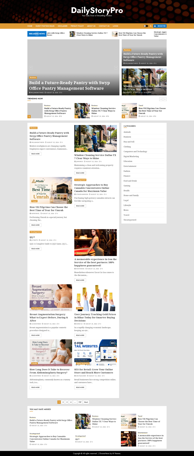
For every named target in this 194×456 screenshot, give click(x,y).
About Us (91, 26)
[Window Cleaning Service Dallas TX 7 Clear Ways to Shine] (35, 110)
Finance (79, 308)
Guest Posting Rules (45, 26)
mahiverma (80, 269)
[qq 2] (49, 232)
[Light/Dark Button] (146, 26)
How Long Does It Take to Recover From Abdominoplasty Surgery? (50, 371)
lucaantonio (36, 324)
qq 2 (32, 236)
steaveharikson (82, 194)
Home (29, 26)
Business (33, 78)
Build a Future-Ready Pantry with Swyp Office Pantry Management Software (69, 85)
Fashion (127, 171)
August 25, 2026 (52, 93)
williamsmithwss (37, 93)
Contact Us (104, 26)
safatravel (35, 214)
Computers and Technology (135, 151)
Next (86, 402)
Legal (126, 200)
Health (34, 363)
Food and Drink (130, 181)
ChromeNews (104, 453)
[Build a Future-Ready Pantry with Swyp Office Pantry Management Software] (73, 67)
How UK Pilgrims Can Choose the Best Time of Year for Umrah (105, 111)
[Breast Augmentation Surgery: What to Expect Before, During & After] (51, 297)
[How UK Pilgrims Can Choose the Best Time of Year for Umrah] (82, 110)
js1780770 (34, 240)
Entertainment (81, 253)
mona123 (79, 324)
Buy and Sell (129, 141)
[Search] (150, 26)
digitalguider (81, 376)
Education (128, 161)
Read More (35, 154)
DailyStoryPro (97, 10)
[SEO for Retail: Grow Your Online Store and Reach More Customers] (95, 352)
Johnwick (128, 93)
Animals (127, 132)
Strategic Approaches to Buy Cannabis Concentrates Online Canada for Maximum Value (152, 111)
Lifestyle (127, 205)
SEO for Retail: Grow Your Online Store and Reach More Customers (93, 371)
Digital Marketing (83, 363)
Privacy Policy (77, 26)
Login (115, 26)
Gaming (127, 185)
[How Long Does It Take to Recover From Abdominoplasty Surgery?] (51, 352)
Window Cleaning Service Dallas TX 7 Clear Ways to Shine (142, 88)
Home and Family (131, 195)
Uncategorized (144, 105)
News (126, 210)
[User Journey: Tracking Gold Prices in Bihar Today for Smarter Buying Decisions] (95, 297)
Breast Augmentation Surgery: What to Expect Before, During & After (49, 317)
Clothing (127, 146)
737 (80, 402)
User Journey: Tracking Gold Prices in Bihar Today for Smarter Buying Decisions (95, 317)
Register (161, 26)
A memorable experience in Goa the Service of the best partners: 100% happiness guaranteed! (95, 262)
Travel (93, 105)
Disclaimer (62, 26)
